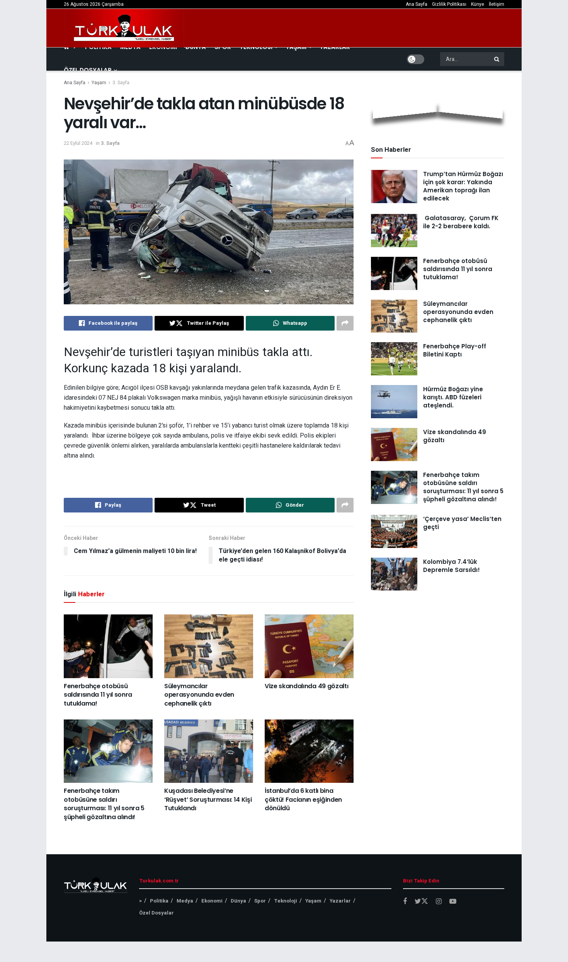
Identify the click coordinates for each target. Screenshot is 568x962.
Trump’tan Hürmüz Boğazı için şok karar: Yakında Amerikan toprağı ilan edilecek (463, 186)
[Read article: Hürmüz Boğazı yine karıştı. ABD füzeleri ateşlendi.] (394, 401)
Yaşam (99, 82)
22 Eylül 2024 (78, 143)
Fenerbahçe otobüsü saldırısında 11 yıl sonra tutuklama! (98, 695)
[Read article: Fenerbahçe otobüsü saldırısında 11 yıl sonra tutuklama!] (108, 646)
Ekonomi (212, 900)
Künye (477, 4)
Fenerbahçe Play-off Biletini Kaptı (454, 350)
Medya (185, 900)
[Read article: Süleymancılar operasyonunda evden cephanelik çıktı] (208, 646)
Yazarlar (340, 900)
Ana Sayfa (416, 4)
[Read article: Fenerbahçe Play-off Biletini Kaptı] (394, 358)
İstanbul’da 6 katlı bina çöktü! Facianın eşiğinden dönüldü (303, 799)
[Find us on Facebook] (405, 901)
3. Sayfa (120, 82)
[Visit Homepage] (124, 28)
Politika (159, 900)
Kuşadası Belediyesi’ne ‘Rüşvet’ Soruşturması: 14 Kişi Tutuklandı (208, 799)
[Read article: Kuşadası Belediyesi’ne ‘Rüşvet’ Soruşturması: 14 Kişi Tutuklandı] (208, 751)
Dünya (238, 900)
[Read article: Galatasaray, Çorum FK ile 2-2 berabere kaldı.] (394, 230)
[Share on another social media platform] (345, 323)
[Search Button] (497, 59)
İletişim (496, 4)
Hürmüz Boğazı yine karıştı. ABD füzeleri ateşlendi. (453, 397)
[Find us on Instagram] (439, 901)
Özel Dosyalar (88, 70)
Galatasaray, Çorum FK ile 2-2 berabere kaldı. (460, 222)
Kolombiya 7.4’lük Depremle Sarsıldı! (451, 566)
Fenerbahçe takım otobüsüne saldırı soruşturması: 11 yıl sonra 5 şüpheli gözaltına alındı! (104, 803)
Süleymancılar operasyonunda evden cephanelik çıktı (199, 695)
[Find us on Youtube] (452, 901)
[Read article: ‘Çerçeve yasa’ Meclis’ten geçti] (394, 531)
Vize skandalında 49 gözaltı (306, 686)
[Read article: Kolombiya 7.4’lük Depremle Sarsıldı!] (394, 574)
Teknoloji (285, 900)
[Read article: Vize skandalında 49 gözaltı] (309, 646)
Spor (260, 900)
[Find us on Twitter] (421, 901)
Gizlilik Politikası (449, 4)
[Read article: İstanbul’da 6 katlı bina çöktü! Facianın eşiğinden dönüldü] (309, 751)
